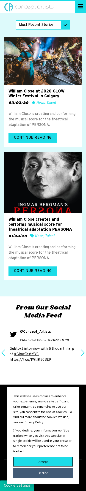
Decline (43, 473)
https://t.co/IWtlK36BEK (31, 360)
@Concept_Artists (35, 332)
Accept (43, 461)
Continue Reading (33, 137)
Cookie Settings (17, 485)
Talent (51, 103)
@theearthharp (61, 349)
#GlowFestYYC (26, 354)
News (40, 103)
